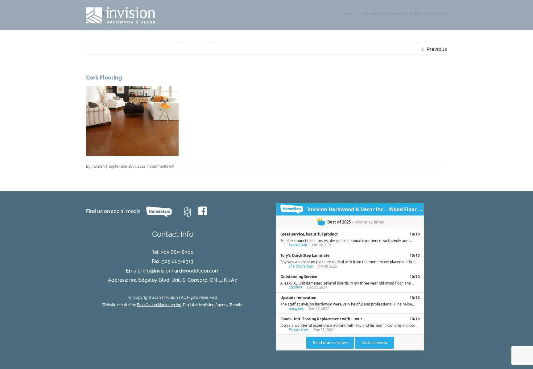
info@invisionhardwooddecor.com (180, 271)
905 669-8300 (177, 252)
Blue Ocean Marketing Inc (159, 305)
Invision (98, 166)
